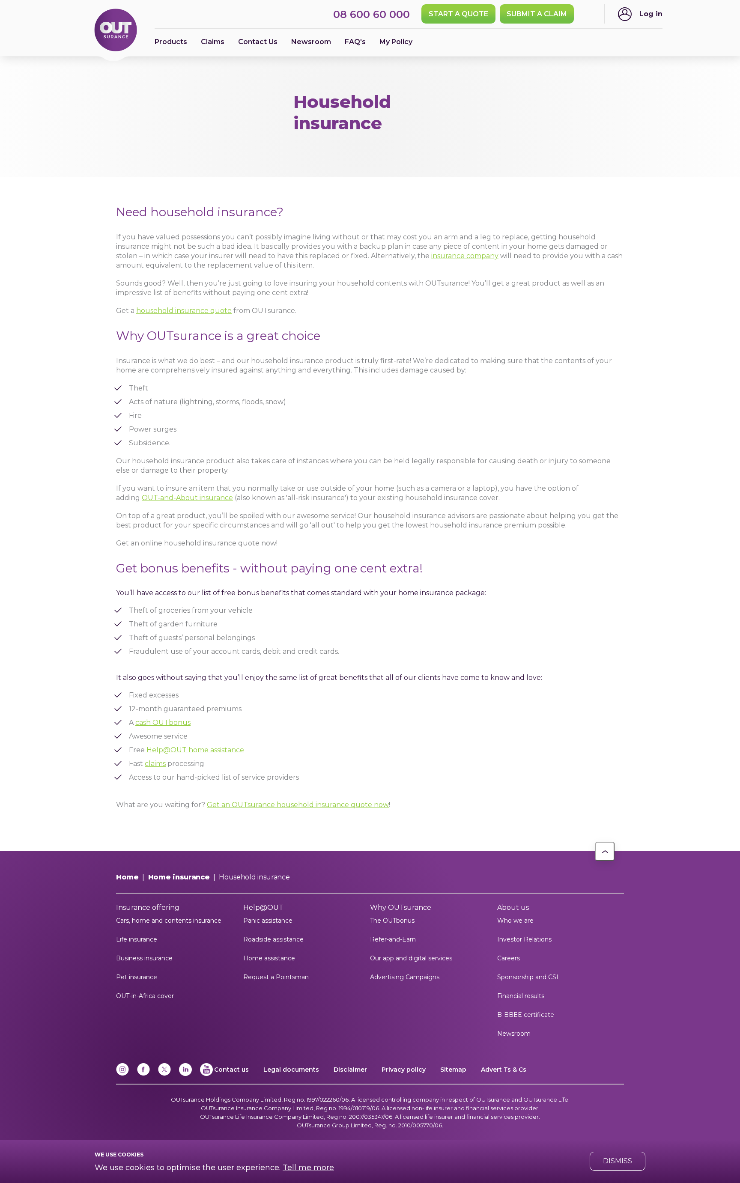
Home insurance (179, 877)
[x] (164, 1074)
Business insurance (144, 958)
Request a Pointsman (276, 977)
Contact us (231, 1069)
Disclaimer (350, 1069)
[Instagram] (122, 1074)
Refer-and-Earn (393, 939)
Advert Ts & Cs (503, 1069)
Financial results (520, 996)
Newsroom (514, 1033)
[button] (605, 851)
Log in (650, 14)
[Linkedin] (185, 1074)
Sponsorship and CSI (527, 977)
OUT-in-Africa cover (145, 996)
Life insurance (136, 939)
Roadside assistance (273, 939)
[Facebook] (143, 1074)
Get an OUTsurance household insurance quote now (298, 805)
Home (127, 877)
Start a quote (458, 14)
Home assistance (269, 958)
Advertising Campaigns (404, 977)
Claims (212, 42)
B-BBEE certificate (525, 1015)
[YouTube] (206, 1074)
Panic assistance (267, 920)
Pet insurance (136, 977)
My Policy (395, 42)
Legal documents (291, 1069)
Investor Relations (524, 939)
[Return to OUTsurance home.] (115, 31)
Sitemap (453, 1069)
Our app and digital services (411, 958)
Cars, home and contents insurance (168, 920)
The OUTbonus (392, 920)
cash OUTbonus (163, 722)
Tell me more (308, 1167)
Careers (508, 958)
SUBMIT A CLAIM (537, 14)
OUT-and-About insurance (187, 498)
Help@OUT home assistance (195, 750)
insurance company (464, 256)
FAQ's (355, 42)
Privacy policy (404, 1069)
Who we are (515, 920)
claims (155, 764)
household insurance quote (184, 311)
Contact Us (258, 42)
